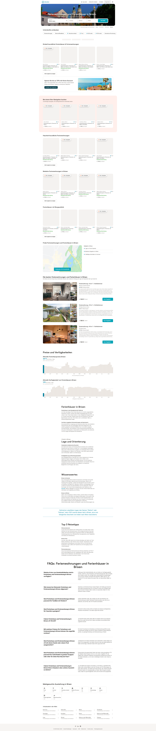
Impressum (75, 728)
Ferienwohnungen (48, 33)
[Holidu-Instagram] (75, 726)
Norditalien (101, 27)
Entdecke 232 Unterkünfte (62, 269)
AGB (79, 728)
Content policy (90, 728)
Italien (97, 27)
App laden (85, 1)
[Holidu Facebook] (80, 726)
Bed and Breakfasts (59, 33)
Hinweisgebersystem (98, 728)
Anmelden (101, 1)
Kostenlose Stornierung (110, 33)
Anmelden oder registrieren (51, 87)
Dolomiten (107, 27)
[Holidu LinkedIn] (78, 726)
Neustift (63, 488)
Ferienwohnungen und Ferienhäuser (87, 27)
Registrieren (107, 1)
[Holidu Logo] (48, 2)
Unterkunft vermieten (93, 1)
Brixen (111, 27)
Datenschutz (83, 728)
